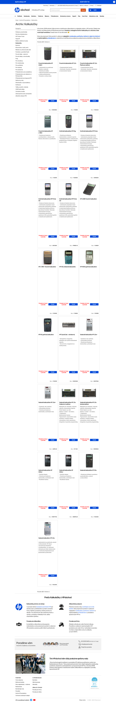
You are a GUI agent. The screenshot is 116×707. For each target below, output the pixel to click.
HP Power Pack (20, 36)
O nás (91, 5)
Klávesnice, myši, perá (22, 47)
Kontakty (52, 5)
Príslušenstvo (54, 16)
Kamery (18, 45)
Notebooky (27, 16)
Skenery (47, 16)
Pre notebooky (20, 63)
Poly (79, 16)
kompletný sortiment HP (43, 607)
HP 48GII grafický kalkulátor (88, 267)
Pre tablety (19, 67)
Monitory (33, 16)
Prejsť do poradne (86, 647)
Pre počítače (19, 65)
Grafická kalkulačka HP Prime (89, 131)
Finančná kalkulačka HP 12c (67, 63)
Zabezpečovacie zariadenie (24, 93)
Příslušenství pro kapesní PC (24, 78)
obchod (25, 9)
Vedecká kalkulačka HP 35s (88, 470)
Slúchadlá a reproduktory (23, 82)
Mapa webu (82, 700)
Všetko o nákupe (84, 5)
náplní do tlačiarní (94, 36)
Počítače (19, 16)
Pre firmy (45, 5)
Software (18, 85)
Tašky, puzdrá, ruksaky (22, 87)
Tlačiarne (40, 16)
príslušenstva (51, 38)
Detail (53, 101)
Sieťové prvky (20, 80)
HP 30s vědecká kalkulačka (67, 267)
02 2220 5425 (85, 641)
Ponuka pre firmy (37, 689)
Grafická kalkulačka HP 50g (67, 131)
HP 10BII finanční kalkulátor (88, 199)
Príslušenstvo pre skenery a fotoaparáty (24, 75)
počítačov (80, 36)
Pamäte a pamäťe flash (22, 52)
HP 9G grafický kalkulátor (46, 334)
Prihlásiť (99, 5)
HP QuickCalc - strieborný (67, 334)
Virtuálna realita (20, 91)
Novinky (102, 16)
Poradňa (18, 691)
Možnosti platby (20, 682)
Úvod (17, 20)
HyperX (74, 16)
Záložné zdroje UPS (21, 96)
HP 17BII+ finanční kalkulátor (47, 267)
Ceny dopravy (19, 680)
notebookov (73, 36)
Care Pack (84, 16)
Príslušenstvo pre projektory (24, 72)
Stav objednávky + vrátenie (23, 684)
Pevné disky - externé (22, 54)
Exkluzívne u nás (93, 16)
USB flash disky (20, 89)
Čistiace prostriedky (21, 32)
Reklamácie (19, 686)
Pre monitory (19, 61)
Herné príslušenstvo (21, 34)
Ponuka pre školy (37, 692)
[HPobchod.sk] (17, 10)
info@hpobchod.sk (86, 644)
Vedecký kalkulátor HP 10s (46, 538)
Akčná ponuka (36, 682)
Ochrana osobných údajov (23, 695)
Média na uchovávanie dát (23, 50)
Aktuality (35, 684)
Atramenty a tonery (65, 16)
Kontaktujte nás (20, 689)
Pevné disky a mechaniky (23, 56)
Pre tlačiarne (19, 69)
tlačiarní (86, 36)
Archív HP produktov (24, 20)
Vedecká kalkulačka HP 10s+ (88, 334)
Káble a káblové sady (22, 41)
